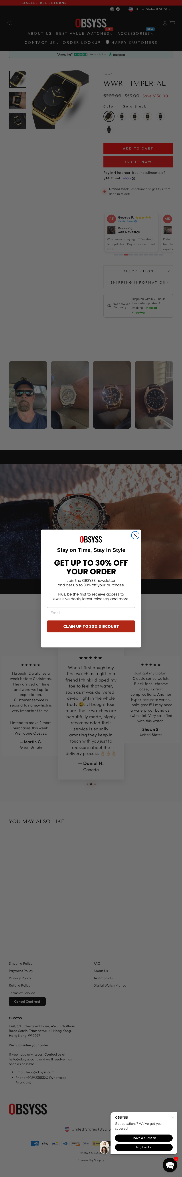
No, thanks (91, 641)
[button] (170, 1165)
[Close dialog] (135, 535)
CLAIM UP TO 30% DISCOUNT (91, 626)
